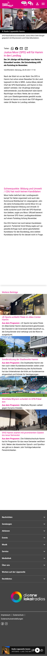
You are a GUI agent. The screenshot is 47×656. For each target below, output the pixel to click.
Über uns (6, 565)
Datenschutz (18, 615)
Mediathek (6, 558)
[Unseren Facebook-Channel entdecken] (2, 623)
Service (5, 551)
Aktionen (6, 531)
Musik (4, 544)
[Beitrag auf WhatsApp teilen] (12, 48)
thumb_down (33, 650)
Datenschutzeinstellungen (12, 619)
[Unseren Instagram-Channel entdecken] (6, 623)
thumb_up (41, 650)
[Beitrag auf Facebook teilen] (16, 48)
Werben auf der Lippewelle (13, 572)
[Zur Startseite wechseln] (7, 4)
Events (5, 538)
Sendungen (7, 524)
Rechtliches (7, 579)
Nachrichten (7, 517)
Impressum (5, 615)
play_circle (37, 650)
